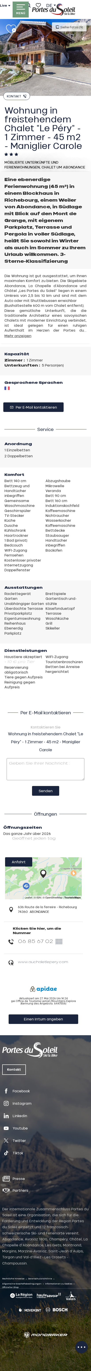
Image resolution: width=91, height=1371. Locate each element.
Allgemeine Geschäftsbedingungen (22, 1284)
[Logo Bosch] (57, 1309)
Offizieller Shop (10, 1287)
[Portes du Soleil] (53, 9)
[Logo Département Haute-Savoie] (49, 1295)
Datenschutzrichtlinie (40, 1279)
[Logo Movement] (30, 1310)
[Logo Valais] (70, 1295)
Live (3, 5)
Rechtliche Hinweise (13, 1279)
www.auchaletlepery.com (43, 962)
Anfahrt (19, 861)
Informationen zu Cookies (58, 1284)
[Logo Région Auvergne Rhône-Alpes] (21, 1295)
